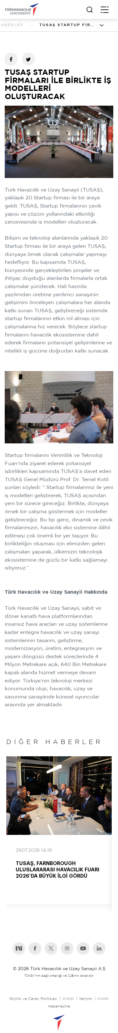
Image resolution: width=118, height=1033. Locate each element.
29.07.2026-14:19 (34, 850)
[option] (59, 830)
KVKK (68, 999)
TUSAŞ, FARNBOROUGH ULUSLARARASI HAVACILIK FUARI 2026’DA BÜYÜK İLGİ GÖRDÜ (57, 870)
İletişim (85, 999)
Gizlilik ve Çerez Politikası (33, 999)
